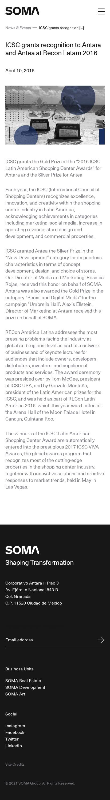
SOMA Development (25, 687)
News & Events (18, 27)
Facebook (14, 732)
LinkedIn (13, 745)
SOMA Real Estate (23, 680)
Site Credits (15, 764)
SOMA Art (15, 693)
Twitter (12, 738)
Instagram (15, 725)
